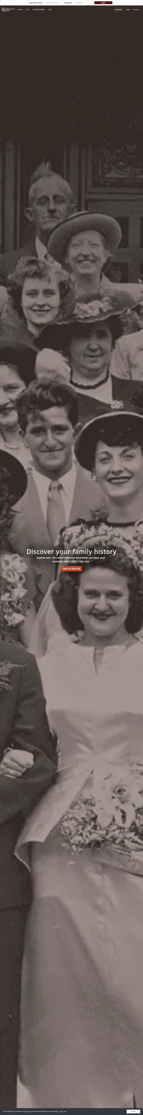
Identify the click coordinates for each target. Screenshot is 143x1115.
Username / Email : (36, 3)
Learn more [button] (63, 1111)
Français (136, 9)
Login (128, 9)
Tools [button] (27, 9)
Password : (68, 3)
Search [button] (19, 9)
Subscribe (118, 9)
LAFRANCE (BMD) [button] (39, 9)
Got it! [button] (133, 1111)
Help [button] (49, 9)
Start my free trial (71, 568)
